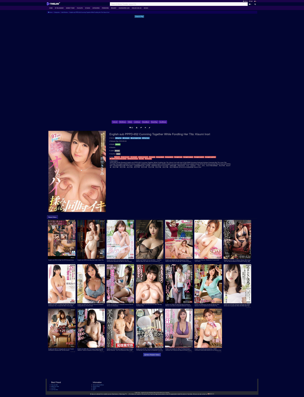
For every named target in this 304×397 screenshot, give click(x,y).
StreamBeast (145, 122)
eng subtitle (169, 157)
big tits (118, 157)
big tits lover (125, 157)
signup (246, 1)
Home (51, 8)
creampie (134, 157)
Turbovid (114, 122)
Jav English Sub (136, 138)
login (251, 1)
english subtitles (210, 157)
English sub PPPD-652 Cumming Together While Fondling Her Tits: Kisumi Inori (89, 12)
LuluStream (137, 122)
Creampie (126, 138)
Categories (96, 8)
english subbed (189, 157)
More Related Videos (153, 355)
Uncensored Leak (124, 8)
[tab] (52, 217)
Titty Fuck (146, 138)
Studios (87, 8)
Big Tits (119, 138)
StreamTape (154, 122)
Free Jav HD (54, 385)
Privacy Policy (96, 386)
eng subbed (160, 157)
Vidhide (130, 122)
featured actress (133, 158)
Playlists (80, 8)
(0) (132, 127)
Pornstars (105, 8)
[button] (255, 1)
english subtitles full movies (118, 158)
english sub (179, 157)
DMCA (94, 388)
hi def (142, 158)
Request (113, 8)
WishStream (122, 122)
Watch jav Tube (55, 386)
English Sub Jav (136, 8)
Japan (118, 154)
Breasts (118, 144)
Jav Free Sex (54, 389)
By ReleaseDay (59, 8)
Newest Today (70, 8)
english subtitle (199, 157)
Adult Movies (64, 12)
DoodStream (163, 122)
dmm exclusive (144, 157)
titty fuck (148, 158)
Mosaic (146, 8)
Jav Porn (53, 388)
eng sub (152, 157)
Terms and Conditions (98, 385)
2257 (94, 389)
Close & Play (139, 16)
